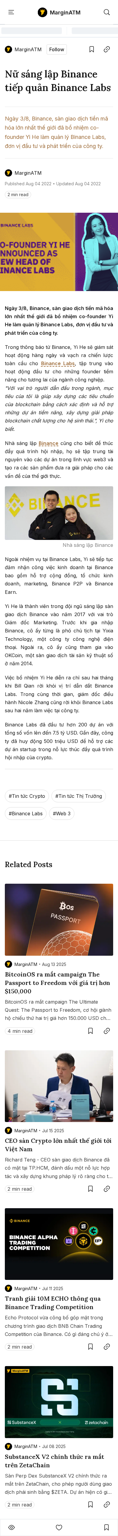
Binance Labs (58, 363)
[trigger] (106, 12)
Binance (48, 443)
